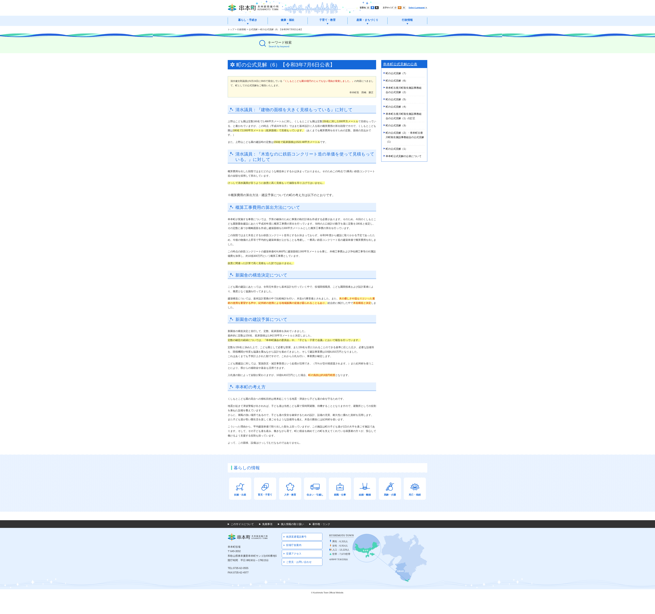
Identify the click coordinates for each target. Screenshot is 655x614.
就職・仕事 (340, 494)
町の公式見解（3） (396, 125)
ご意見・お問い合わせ (299, 561)
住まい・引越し (315, 494)
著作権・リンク (321, 524)
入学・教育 (290, 494)
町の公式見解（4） (396, 106)
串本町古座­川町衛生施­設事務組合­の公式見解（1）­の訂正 (403, 116)
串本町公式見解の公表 (400, 64)
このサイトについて (242, 524)
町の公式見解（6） (396, 80)
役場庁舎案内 (293, 545)
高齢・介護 (390, 494)
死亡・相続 (415, 494)
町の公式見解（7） (396, 73)
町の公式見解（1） (396, 148)
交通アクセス (293, 553)
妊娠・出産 (240, 494)
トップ (231, 29)
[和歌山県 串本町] (253, 7)
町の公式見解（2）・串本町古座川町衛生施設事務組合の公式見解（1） (405, 137)
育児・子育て (265, 494)
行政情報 (241, 29)
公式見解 (253, 29)
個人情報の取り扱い (292, 524)
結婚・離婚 (365, 494)
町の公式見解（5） (396, 99)
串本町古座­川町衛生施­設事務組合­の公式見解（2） (403, 90)
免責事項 (267, 524)
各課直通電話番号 (296, 536)
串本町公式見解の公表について (403, 156)
